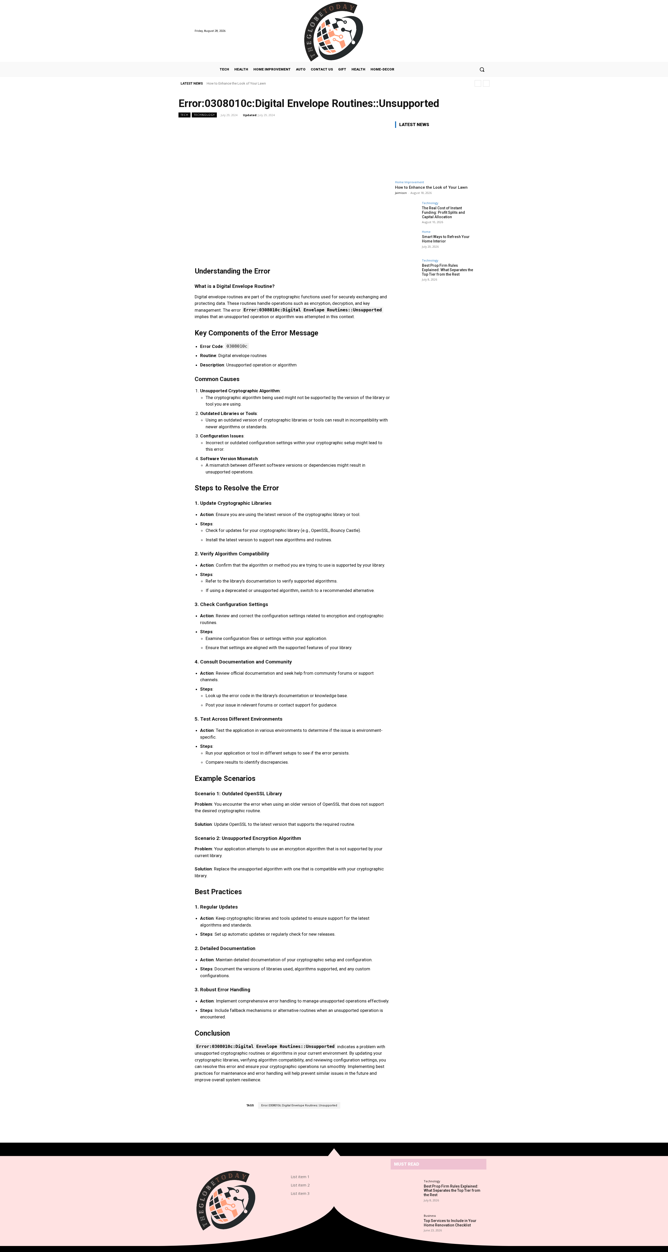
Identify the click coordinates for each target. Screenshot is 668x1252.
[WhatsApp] (363, 1217)
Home (426, 231)
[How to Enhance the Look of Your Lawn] (434, 155)
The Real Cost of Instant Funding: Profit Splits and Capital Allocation (443, 212)
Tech (184, 115)
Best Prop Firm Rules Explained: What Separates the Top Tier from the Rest (447, 269)
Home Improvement (409, 182)
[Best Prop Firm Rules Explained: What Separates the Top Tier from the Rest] (407, 270)
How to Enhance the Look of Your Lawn (236, 83)
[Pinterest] (348, 1217)
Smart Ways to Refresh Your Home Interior (446, 239)
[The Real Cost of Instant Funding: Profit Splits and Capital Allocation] (407, 213)
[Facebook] (450, 31)
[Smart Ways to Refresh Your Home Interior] (407, 242)
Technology (204, 115)
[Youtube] (470, 31)
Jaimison (401, 193)
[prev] (478, 83)
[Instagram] (457, 31)
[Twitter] (463, 31)
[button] (482, 69)
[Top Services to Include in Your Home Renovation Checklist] (406, 1222)
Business (430, 1215)
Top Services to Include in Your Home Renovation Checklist (450, 1223)
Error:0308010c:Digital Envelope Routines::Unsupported (299, 1105)
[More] (372, 1128)
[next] (486, 83)
